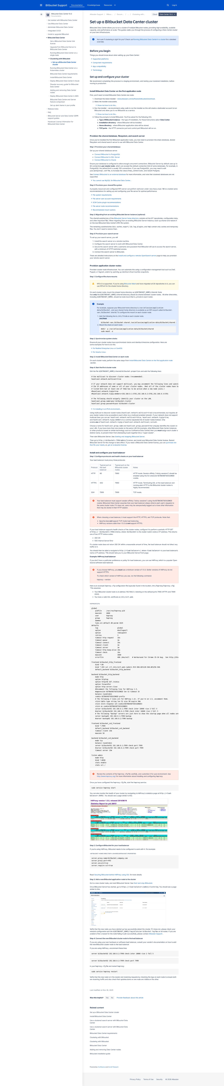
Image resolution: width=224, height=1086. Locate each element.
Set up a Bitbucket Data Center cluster (104, 1012)
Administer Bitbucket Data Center (60, 27)
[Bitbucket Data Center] (128, 14)
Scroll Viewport (113, 1067)
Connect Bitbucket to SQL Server (107, 157)
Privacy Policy (135, 1079)
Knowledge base (93, 5)
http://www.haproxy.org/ (106, 776)
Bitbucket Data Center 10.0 (61, 14)
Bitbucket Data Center (56, 38)
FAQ (49, 112)
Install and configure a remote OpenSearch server (137, 256)
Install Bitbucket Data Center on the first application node (151, 360)
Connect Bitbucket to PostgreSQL (107, 154)
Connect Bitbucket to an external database (109, 174)
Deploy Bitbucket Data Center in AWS (64, 96)
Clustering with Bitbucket (60, 59)
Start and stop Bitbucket (143, 883)
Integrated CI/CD (54, 31)
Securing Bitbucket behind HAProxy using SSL (111, 875)
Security (159, 1079)
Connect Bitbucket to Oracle (105, 160)
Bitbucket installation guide (100, 1054)
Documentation (77, 5)
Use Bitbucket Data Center (58, 24)
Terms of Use (148, 1079)
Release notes (53, 109)
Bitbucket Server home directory (126, 218)
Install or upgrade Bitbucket (58, 34)
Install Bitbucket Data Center (61, 77)
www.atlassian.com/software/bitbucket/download (136, 99)
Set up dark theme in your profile (62, 105)
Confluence (101, 1067)
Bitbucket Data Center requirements (63, 74)
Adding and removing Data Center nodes (105, 1050)
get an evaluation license (117, 445)
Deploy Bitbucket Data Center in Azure (64, 81)
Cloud (155, 14)
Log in (174, 5)
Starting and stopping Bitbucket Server (130, 436)
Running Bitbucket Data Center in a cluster (149, 39)
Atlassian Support (155, 934)
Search (168, 5)
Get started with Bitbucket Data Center (62, 20)
